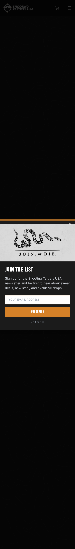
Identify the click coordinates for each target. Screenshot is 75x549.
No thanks (37, 322)
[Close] (70, 224)
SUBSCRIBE (37, 312)
